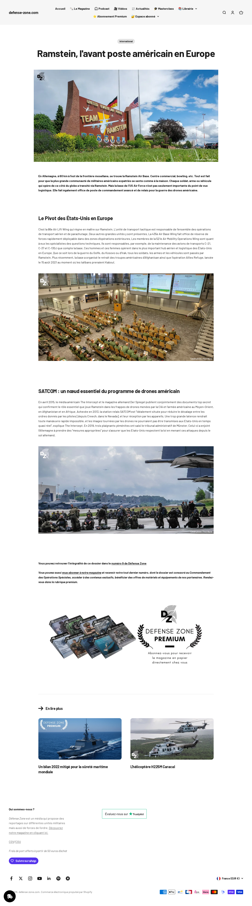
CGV (11, 841)
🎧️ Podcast (101, 8)
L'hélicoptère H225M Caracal (152, 766)
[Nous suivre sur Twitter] (20, 878)
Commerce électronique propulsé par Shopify (66, 891)
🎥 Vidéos (120, 8)
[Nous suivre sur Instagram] (30, 878)
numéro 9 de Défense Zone (128, 563)
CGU (18, 841)
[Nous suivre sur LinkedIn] (48, 878)
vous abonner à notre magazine (81, 572)
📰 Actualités (140, 8)
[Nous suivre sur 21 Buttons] (67, 878)
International (126, 41)
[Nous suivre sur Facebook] (11, 878)
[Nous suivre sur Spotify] (58, 878)
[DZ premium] (126, 637)
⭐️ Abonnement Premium (110, 16)
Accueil (60, 8)
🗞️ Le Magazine (80, 8)
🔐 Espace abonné (143, 16)
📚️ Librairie (185, 8)
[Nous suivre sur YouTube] (39, 878)
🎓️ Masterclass (164, 8)
